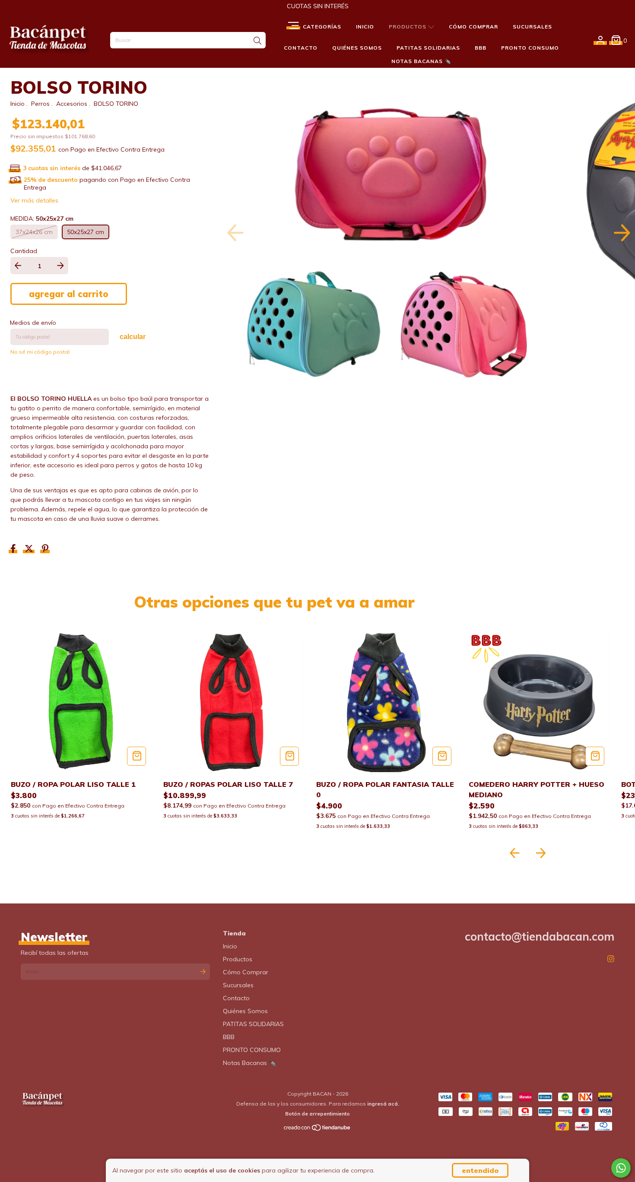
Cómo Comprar (473, 26)
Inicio (365, 26)
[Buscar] (257, 41)
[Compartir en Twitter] (30, 549)
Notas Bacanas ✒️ (421, 61)
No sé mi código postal (40, 352)
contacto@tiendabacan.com (539, 936)
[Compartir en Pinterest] (45, 549)
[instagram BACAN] (610, 959)
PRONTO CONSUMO (530, 47)
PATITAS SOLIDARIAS (428, 47)
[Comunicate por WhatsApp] (621, 1168)
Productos (408, 26)
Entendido (480, 1170)
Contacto (301, 47)
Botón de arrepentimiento (317, 1113)
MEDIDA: (41, 218)
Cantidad (23, 251)
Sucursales (532, 26)
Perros (40, 104)
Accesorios (71, 104)
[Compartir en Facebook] (14, 549)
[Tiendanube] (317, 1129)
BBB (480, 47)
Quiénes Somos (357, 47)
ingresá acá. (383, 1103)
